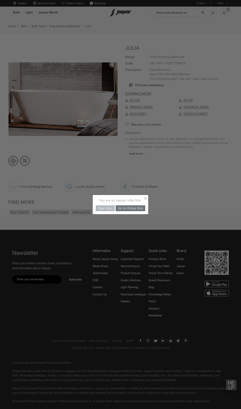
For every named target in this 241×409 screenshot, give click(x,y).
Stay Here (105, 208)
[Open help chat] (231, 385)
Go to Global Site (130, 208)
